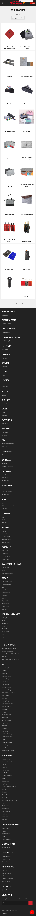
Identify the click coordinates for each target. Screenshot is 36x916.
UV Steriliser (5, 480)
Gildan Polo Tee (6, 539)
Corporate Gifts (6, 856)
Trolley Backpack (7, 742)
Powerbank (5, 489)
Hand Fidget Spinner (8, 443)
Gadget (4, 587)
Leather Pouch (6, 706)
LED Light (5, 595)
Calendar (4, 767)
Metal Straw (5, 631)
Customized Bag (7, 687)
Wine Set (4, 404)
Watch (4, 395)
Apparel (4, 531)
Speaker (4, 366)
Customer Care (6, 873)
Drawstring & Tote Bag (8, 693)
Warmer (4, 640)
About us (4, 870)
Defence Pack (6, 551)
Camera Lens (5, 567)
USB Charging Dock (7, 573)
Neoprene (5, 717)
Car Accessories (6, 584)
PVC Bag (4, 726)
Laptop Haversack (7, 704)
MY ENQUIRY (32, 3)
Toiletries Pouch (7, 737)
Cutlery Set (5, 618)
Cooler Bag (5, 682)
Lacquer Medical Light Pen (9, 786)
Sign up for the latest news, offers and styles (15, 899)
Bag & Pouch (5, 673)
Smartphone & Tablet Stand (10, 654)
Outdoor (4, 520)
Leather (4, 384)
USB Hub (4, 609)
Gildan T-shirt (6, 542)
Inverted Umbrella (7, 466)
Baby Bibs (5, 315)
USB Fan (4, 522)
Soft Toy (4, 446)
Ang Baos (4, 415)
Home (3, 620)
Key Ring (4, 784)
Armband (4, 671)
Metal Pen (5, 797)
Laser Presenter (6, 590)
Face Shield (5, 424)
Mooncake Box (6, 847)
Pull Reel (4, 819)
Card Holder (5, 770)
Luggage (4, 712)
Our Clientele (6, 881)
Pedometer (5, 604)
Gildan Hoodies (6, 534)
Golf (3, 503)
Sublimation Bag (7, 734)
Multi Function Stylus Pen (9, 800)
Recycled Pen (6, 811)
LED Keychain (6, 593)
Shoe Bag (4, 728)
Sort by (18, 14)
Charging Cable (6, 324)
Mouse (4, 598)
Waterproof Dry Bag (8, 750)
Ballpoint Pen (6, 759)
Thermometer (6, 455)
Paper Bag (5, 723)
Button (4, 764)
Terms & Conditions (8, 878)
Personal (4, 358)
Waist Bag (5, 745)
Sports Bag (5, 731)
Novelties (5, 435)
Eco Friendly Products (8, 341)
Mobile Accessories (7, 651)
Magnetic (4, 792)
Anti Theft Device (7, 582)
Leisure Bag (5, 709)
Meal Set (4, 629)
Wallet (4, 748)
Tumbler (4, 508)
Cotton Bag (5, 684)
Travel (4, 739)
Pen (3, 803)
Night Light (5, 601)
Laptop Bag (5, 701)
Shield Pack (5, 559)
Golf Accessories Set (8, 506)
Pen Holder (5, 806)
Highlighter (5, 781)
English (23, 1)
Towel (3, 375)
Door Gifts (5, 862)
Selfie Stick (5, 570)
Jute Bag (4, 698)
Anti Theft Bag (6, 668)
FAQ (3, 876)
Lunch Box (5, 626)
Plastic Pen (5, 808)
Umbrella (4, 463)
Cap (3, 517)
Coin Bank (5, 432)
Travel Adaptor (6, 839)
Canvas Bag (5, 679)
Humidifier (5, 623)
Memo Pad (5, 795)
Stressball (5, 817)
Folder (4, 778)
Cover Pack (5, 553)
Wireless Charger (7, 492)
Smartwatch (5, 606)
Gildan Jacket (6, 537)
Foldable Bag (6, 695)
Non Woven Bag (6, 720)
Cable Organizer (6, 676)
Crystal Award (6, 332)
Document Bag (6, 690)
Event (3, 412)
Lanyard (4, 789)
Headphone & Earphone (9, 648)
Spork (3, 634)
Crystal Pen (5, 773)
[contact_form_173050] (32, 912)
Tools (3, 637)
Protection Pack (6, 556)
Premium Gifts (6, 859)
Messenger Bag (6, 715)
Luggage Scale (6, 833)
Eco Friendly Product (8, 775)
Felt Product (5, 349)
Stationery (5, 386)
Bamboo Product (7, 762)
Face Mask (5, 475)
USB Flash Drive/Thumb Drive (10, 659)
